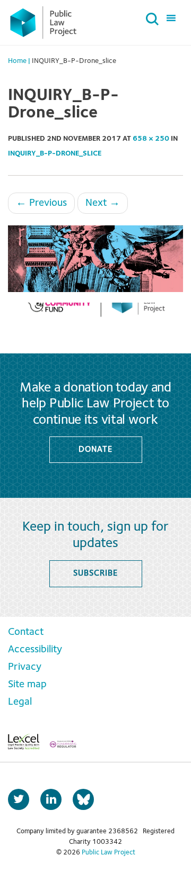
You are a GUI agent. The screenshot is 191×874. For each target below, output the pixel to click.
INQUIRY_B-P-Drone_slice (54, 153)
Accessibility (35, 649)
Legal (20, 702)
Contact (26, 632)
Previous (41, 203)
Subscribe (95, 573)
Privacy (24, 667)
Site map (27, 684)
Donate (95, 449)
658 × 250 (151, 138)
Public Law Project (108, 852)
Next (102, 203)
